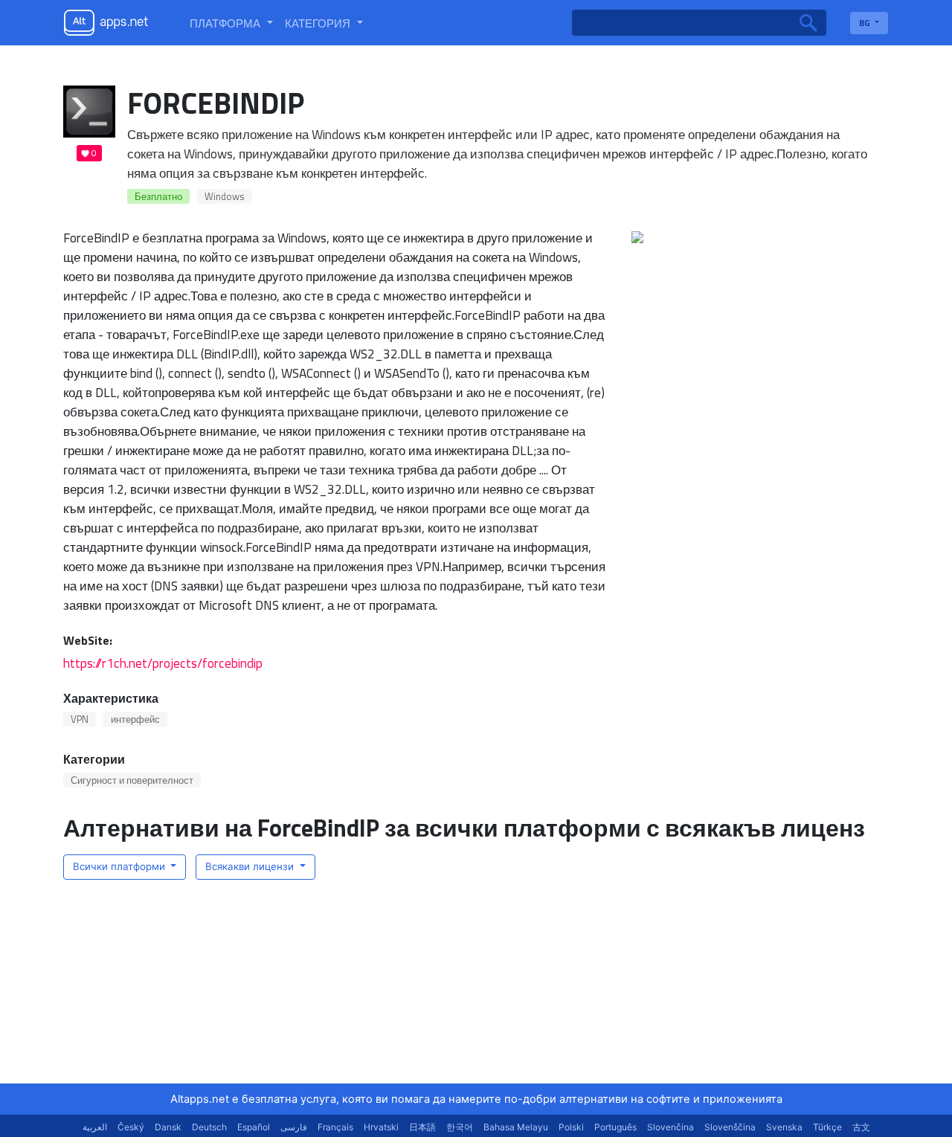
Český (131, 1127)
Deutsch (209, 1127)
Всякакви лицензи (251, 866)
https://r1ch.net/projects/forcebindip (163, 663)
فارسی (293, 1127)
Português (615, 1127)
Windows (225, 196)
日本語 (422, 1127)
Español (253, 1127)
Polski (571, 1127)
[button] (231, 23)
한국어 (459, 1127)
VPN (80, 719)
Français (335, 1127)
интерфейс (135, 719)
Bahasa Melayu (515, 1127)
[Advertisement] (732, 990)
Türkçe (827, 1127)
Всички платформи (120, 866)
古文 (861, 1127)
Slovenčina (670, 1127)
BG (865, 23)
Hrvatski (381, 1127)
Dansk (168, 1127)
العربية (95, 1127)
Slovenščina (730, 1127)
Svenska (784, 1127)
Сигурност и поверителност (132, 780)
